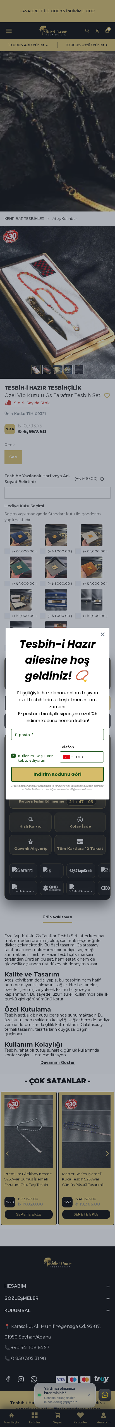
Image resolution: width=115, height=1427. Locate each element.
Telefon (67, 747)
